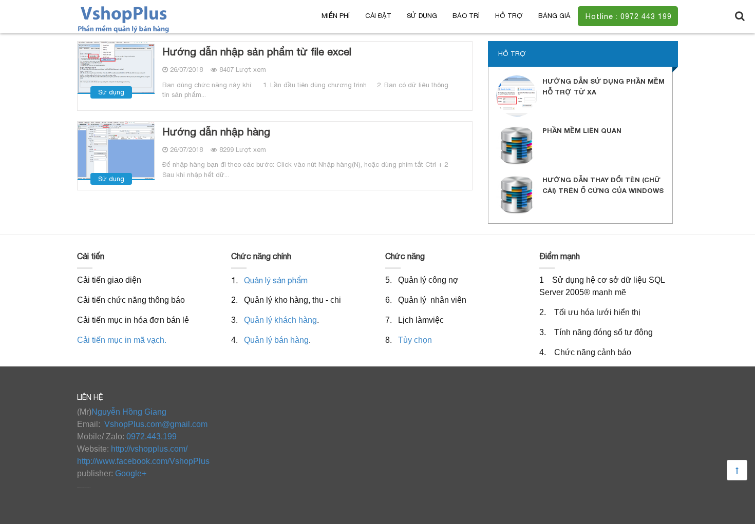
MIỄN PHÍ (336, 16)
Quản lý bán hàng (276, 340)
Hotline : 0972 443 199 (629, 16)
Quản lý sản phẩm (276, 280)
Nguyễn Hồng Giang (128, 411)
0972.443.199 (151, 436)
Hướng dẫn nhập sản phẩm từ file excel (256, 51)
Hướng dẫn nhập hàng (216, 132)
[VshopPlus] (124, 18)
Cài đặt (378, 16)
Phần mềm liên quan (581, 130)
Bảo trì (466, 16)
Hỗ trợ (509, 16)
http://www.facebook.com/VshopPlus (143, 461)
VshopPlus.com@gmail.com (155, 424)
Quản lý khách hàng (280, 320)
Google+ (130, 473)
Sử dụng (422, 16)
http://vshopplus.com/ (149, 448)
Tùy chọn (415, 340)
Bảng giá (554, 16)
